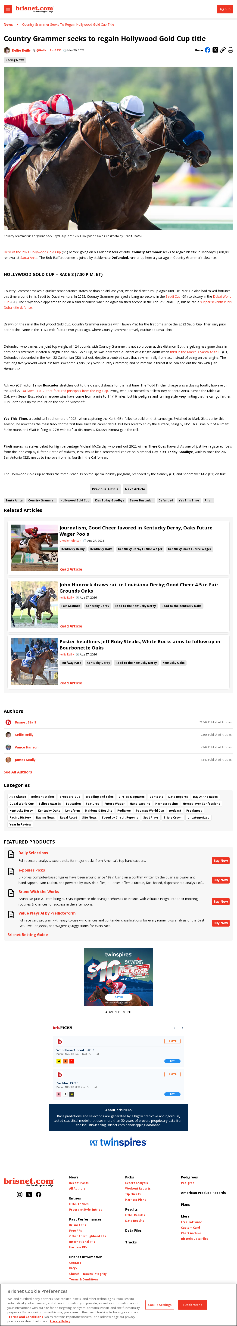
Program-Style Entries (85, 1210)
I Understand (193, 1305)
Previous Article (105, 489)
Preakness (194, 811)
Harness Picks (135, 1200)
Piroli (208, 500)
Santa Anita (28, 257)
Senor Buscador (141, 500)
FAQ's (73, 1268)
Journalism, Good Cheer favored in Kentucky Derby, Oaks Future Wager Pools (135, 531)
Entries (75, 1198)
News (8, 24)
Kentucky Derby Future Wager (140, 549)
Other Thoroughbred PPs (87, 1236)
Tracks (131, 1242)
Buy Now (221, 860)
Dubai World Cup (21, 804)
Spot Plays (151, 817)
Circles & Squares (132, 797)
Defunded (166, 500)
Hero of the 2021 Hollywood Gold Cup (32, 252)
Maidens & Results (98, 811)
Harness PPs (78, 1247)
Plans (185, 1204)
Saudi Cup (173, 296)
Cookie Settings (160, 1305)
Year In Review (20, 824)
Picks (129, 1177)
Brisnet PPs (77, 1225)
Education (73, 804)
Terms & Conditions (83, 1279)
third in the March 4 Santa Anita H (195, 352)
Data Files (133, 1230)
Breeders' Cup (70, 797)
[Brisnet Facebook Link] (38, 1195)
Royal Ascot (68, 817)
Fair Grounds (70, 606)
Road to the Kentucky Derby (135, 606)
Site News (89, 817)
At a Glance (17, 797)
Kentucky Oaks (101, 549)
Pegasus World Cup (150, 811)
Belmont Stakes (43, 797)
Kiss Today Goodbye (109, 500)
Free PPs (75, 1231)
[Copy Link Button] (223, 50)
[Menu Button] (8, 9)
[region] (118, 1305)
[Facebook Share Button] (208, 50)
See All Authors (18, 772)
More (185, 1216)
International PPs (82, 1242)
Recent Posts (79, 1183)
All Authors (77, 1188)
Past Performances (85, 1219)
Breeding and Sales (99, 797)
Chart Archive (191, 1233)
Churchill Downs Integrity (88, 1274)
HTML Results (135, 1215)
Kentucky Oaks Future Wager (189, 549)
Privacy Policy (60, 1321)
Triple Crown (173, 817)
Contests (156, 797)
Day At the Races (205, 797)
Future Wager (114, 804)
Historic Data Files (194, 1239)
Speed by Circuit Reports (120, 817)
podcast (175, 811)
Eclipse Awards (50, 804)
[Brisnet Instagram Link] (19, 1195)
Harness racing (166, 804)
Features (92, 804)
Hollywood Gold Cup (74, 500)
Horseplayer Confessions (201, 804)
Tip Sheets (133, 1194)
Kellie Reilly (21, 50)
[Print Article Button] (230, 50)
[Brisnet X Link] (29, 1195)
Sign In (225, 9)
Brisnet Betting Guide (27, 934)
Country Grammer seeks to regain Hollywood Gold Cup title (68, 24)
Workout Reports (138, 1188)
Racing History (20, 817)
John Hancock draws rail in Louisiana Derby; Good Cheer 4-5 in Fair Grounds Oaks (138, 587)
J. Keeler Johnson (70, 541)
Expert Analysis (136, 1183)
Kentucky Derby (73, 549)
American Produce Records (203, 1192)
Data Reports (178, 797)
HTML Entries (79, 1204)
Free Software (191, 1222)
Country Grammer (41, 500)
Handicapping (140, 804)
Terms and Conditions (26, 1317)
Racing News (15, 60)
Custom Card (190, 1228)
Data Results (134, 1221)
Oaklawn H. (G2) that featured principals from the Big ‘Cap (65, 391)
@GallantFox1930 (48, 50)
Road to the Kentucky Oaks (182, 606)
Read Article (70, 569)
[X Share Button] (215, 50)
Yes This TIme (189, 500)
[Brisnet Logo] (35, 9)
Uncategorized (198, 817)
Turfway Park (71, 663)
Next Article (135, 489)
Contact (75, 1263)
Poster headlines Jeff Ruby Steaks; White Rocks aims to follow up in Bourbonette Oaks (139, 644)
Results (131, 1209)
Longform (72, 811)
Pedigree (124, 811)
